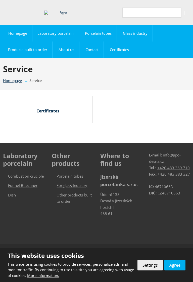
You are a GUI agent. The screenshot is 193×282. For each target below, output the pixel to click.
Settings (150, 265)
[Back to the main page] (61, 13)
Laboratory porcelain (55, 33)
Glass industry (135, 33)
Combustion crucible (26, 176)
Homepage (17, 33)
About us (66, 49)
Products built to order (27, 49)
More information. (43, 275)
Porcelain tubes (98, 33)
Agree (174, 265)
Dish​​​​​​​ (12, 194)
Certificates (119, 49)
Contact (92, 49)
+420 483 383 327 (174, 174)
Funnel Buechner (22, 185)
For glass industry (72, 185)
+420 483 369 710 (173, 167)
